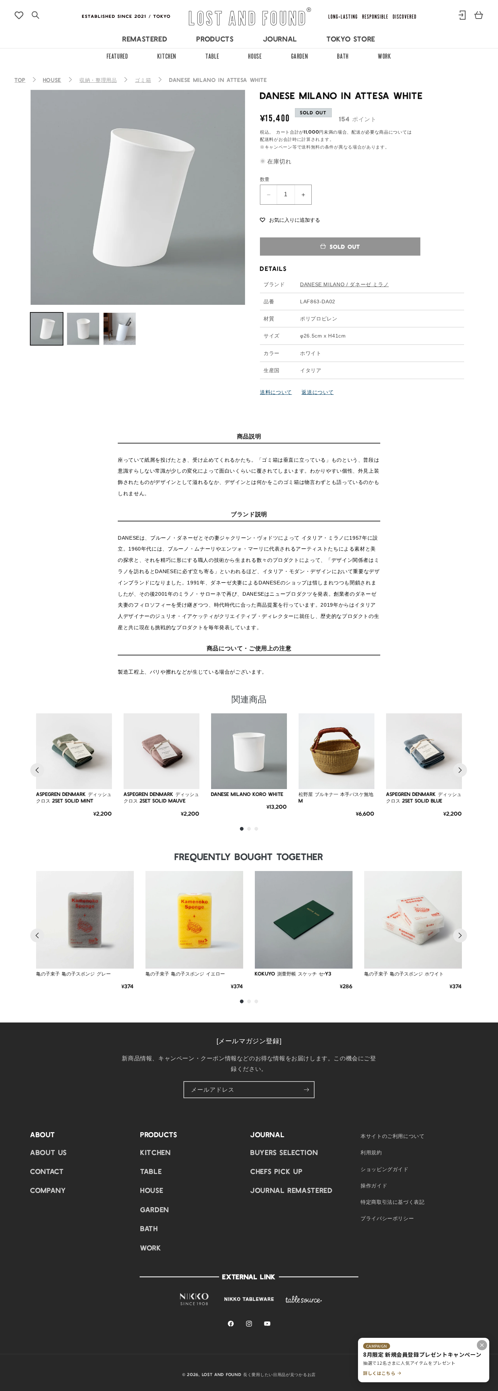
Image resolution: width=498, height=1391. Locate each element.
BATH (343, 55)
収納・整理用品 (98, 79)
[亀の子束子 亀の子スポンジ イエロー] (194, 920)
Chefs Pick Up (276, 1171)
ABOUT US (48, 1152)
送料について (276, 391)
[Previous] (37, 770)
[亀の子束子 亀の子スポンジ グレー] (85, 920)
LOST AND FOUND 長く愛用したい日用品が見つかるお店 (259, 1374)
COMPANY (48, 1190)
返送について (317, 391)
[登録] (306, 1089)
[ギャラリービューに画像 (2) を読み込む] (83, 328)
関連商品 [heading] (249, 698)
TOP (20, 79)
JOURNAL (280, 38)
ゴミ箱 (143, 79)
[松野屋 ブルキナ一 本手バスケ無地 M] (336, 751)
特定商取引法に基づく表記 (393, 1201)
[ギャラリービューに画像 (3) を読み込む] (119, 328)
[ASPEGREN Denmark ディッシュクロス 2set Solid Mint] (74, 751)
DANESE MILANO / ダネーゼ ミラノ (344, 284)
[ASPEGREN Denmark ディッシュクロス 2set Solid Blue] (424, 751)
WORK (385, 55)
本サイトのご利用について (393, 1135)
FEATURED (117, 55)
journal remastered (291, 1190)
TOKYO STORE (351, 38)
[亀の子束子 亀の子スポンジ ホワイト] (413, 920)
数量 (265, 179)
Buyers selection (284, 1152)
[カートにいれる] (101, 778)
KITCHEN (166, 55)
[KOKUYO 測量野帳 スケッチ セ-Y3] (304, 920)
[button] (290, 219)
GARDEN (299, 55)
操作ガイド (374, 1185)
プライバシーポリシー (387, 1218)
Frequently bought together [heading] (249, 856)
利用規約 (371, 1152)
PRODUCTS (215, 38)
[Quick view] (101, 760)
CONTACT (47, 1171)
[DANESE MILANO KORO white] (249, 751)
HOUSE (255, 55)
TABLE (212, 55)
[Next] (460, 770)
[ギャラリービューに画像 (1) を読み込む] (46, 328)
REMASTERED (144, 38)
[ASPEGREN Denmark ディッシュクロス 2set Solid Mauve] (161, 751)
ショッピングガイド (385, 1169)
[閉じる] (482, 1345)
